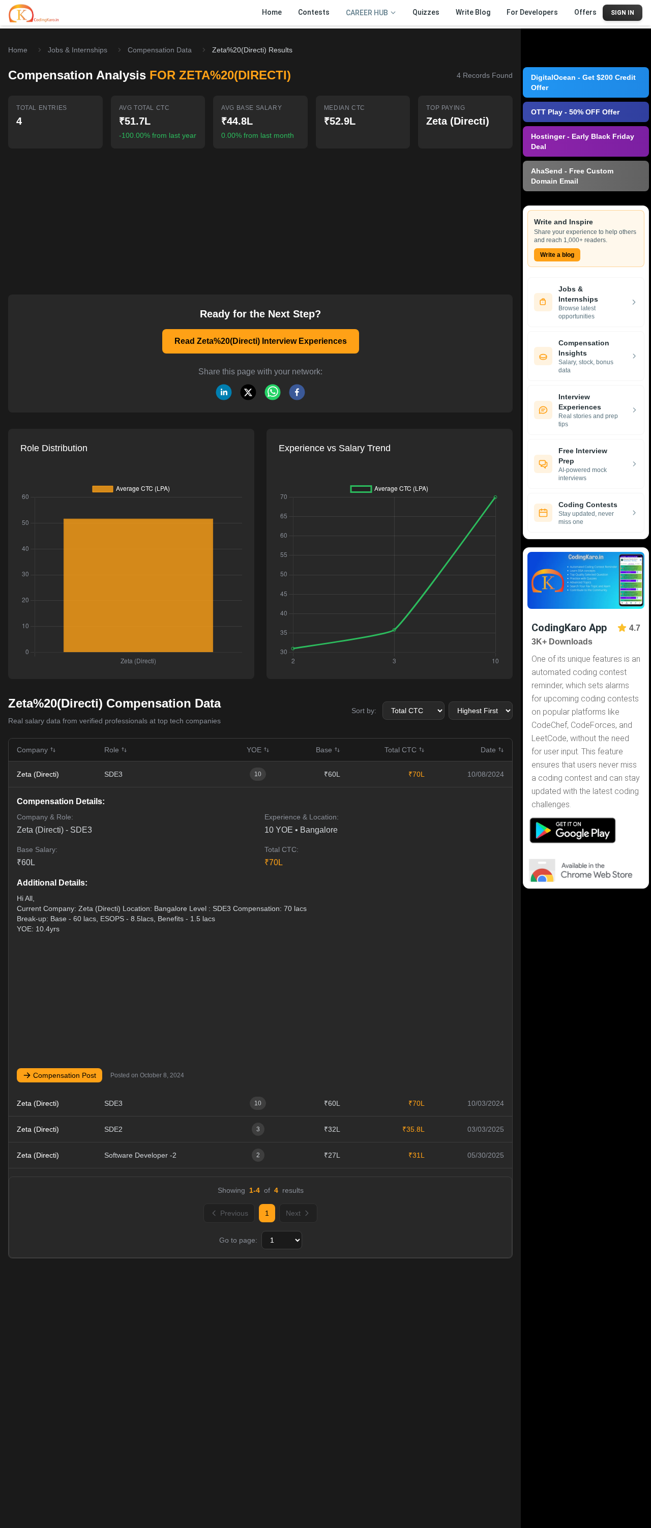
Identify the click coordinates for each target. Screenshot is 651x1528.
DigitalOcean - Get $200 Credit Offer (583, 82)
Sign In (622, 12)
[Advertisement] (260, 214)
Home (17, 50)
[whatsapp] (272, 392)
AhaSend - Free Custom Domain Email (572, 176)
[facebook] (297, 392)
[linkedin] (224, 392)
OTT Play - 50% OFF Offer (575, 112)
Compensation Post (64, 1075)
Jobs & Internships (77, 50)
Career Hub (367, 13)
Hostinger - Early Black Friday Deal (582, 141)
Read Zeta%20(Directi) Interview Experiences (260, 341)
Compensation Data (160, 50)
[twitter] (248, 392)
